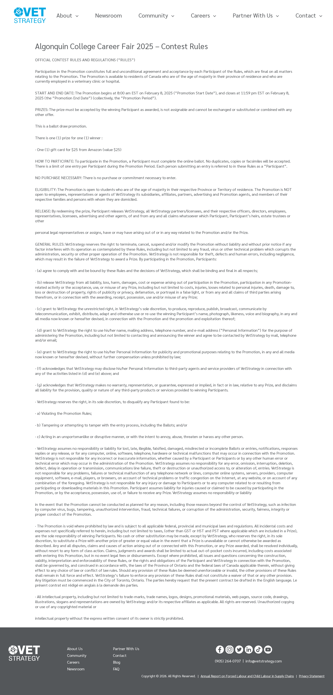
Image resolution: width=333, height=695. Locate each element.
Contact (306, 15)
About (65, 15)
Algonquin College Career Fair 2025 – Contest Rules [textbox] (121, 45)
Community (154, 15)
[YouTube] (268, 649)
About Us (74, 648)
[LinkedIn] (249, 649)
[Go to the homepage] (24, 653)
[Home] (30, 15)
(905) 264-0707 (228, 660)
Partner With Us (253, 15)
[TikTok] (258, 649)
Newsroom (108, 15)
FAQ (116, 668)
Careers (201, 15)
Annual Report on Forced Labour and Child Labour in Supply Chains (247, 676)
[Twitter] (239, 649)
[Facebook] (220, 649)
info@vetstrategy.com (264, 660)
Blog (116, 662)
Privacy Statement (312, 676)
